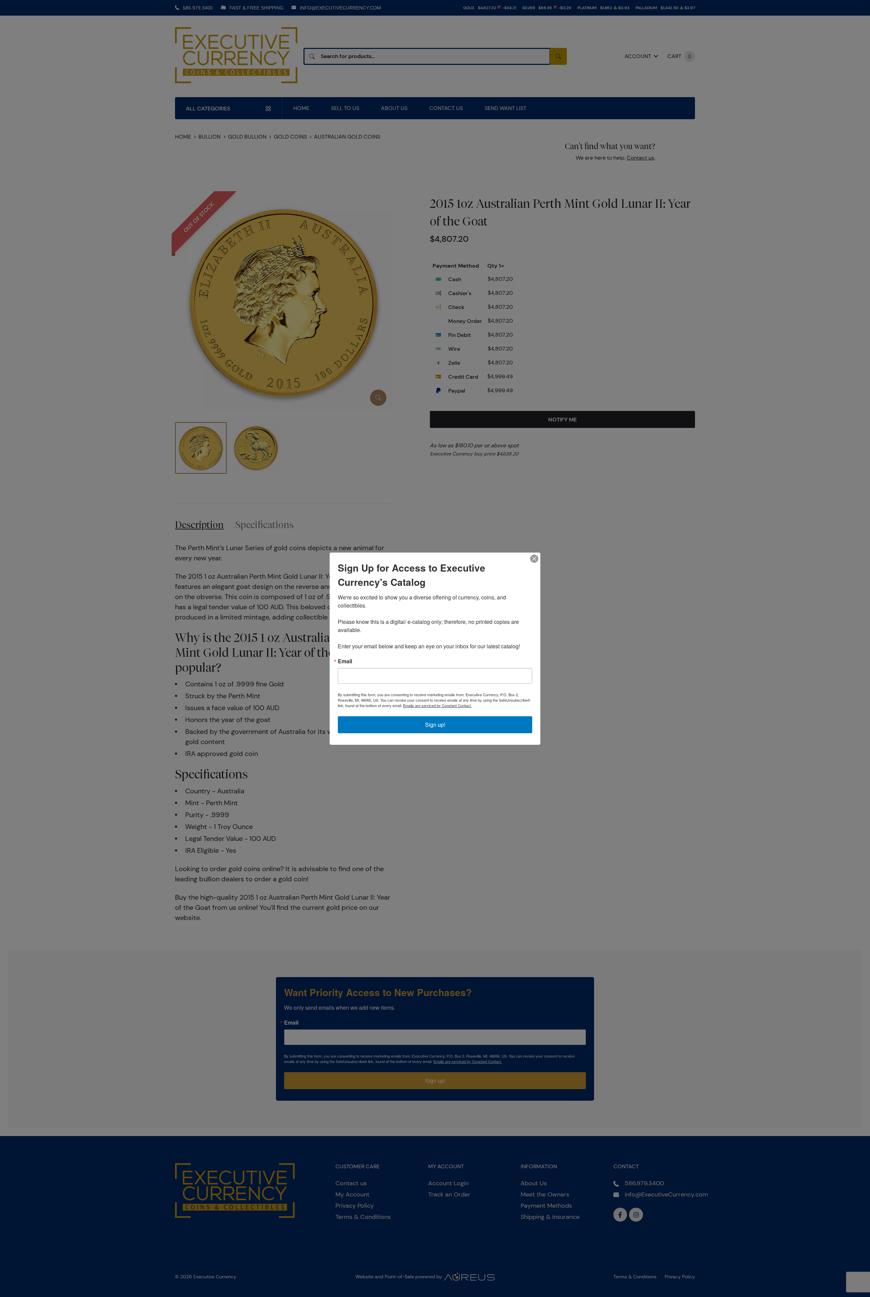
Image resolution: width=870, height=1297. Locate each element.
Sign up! (435, 724)
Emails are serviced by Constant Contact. (437, 705)
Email (345, 661)
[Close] (534, 559)
